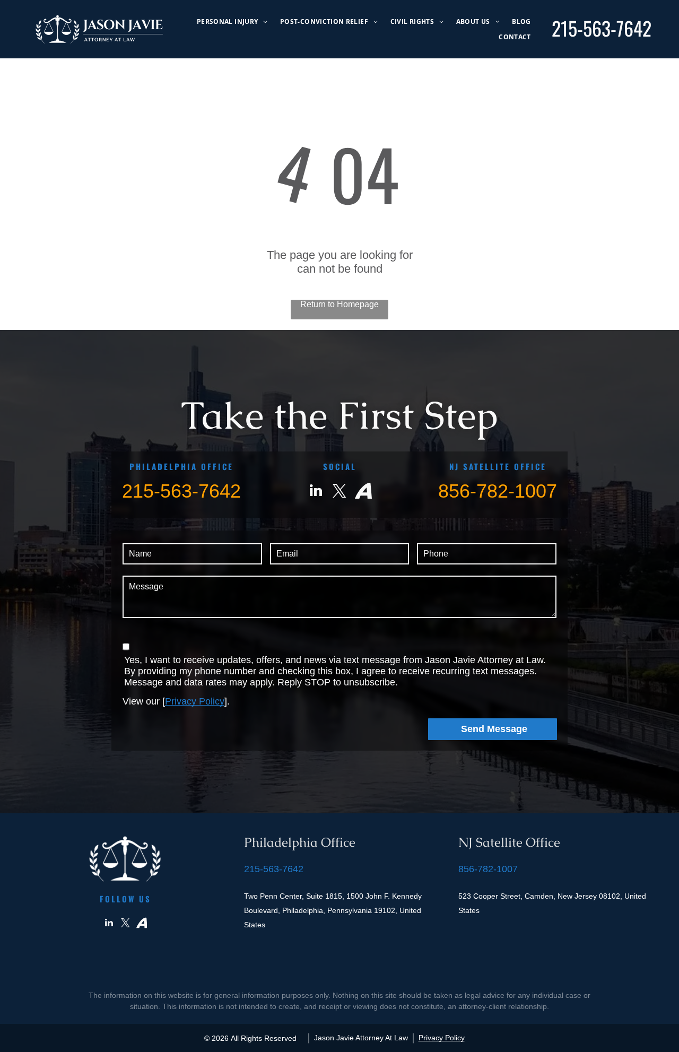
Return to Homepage (339, 304)
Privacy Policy (194, 701)
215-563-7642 (601, 28)
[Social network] (363, 492)
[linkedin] (315, 492)
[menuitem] (232, 21)
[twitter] (339, 492)
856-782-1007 (497, 491)
